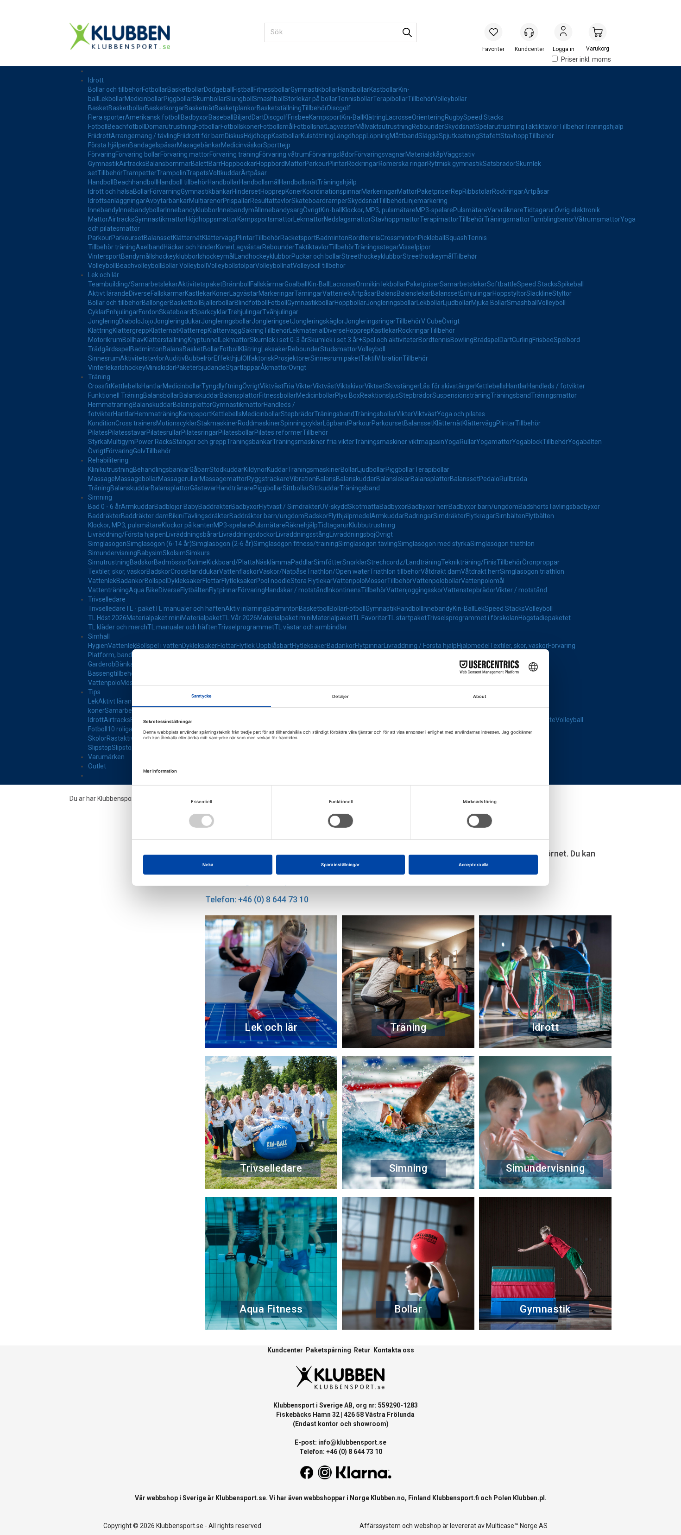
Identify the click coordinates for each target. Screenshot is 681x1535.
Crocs (178, 571)
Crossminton (399, 237)
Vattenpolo (349, 580)
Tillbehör (420, 98)
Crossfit (99, 386)
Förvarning (165, 191)
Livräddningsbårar (192, 534)
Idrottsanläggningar (116, 200)
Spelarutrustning (499, 126)
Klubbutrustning (372, 525)
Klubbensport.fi (455, 1498)
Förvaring (101, 154)
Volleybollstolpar (231, 265)
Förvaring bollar (137, 154)
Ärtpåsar (254, 173)
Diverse (140, 293)
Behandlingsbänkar (161, 469)
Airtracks (132, 163)
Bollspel (156, 580)
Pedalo (489, 478)
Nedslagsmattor (347, 219)
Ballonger (156, 302)
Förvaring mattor (184, 154)
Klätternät (187, 237)
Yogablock (527, 441)
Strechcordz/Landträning (404, 562)
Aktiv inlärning (245, 608)
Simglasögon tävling (367, 543)
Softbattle (502, 284)
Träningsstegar (376, 247)
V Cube (431, 321)
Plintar (337, 163)
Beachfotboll (126, 126)
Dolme (197, 562)
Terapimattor (439, 219)
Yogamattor (494, 441)
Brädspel (486, 339)
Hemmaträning (110, 404)
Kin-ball (331, 210)
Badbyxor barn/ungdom (483, 506)
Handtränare (234, 488)
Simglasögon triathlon (502, 543)
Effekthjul (228, 358)
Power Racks (153, 441)
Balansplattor (239, 395)
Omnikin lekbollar (381, 284)
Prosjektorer (292, 358)
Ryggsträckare (268, 478)
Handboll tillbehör (182, 182)
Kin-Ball (352, 117)
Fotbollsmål (277, 126)
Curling (522, 339)
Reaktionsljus (379, 395)
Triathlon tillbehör (395, 571)
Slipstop (100, 747)
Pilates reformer (278, 432)
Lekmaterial (306, 330)
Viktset (375, 386)
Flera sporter (106, 117)
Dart (258, 117)
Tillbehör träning (112, 247)
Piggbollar (178, 98)
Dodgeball (218, 89)
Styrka (97, 441)
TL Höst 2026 (107, 618)
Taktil (368, 358)
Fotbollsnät (310, 126)
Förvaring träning (234, 154)
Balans (387, 293)
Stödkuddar (226, 469)
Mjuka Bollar (489, 302)
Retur (362, 1350)
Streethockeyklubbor (372, 256)
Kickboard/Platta (231, 562)
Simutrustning (109, 562)
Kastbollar (383, 89)
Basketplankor (235, 108)
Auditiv (174, 358)
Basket (98, 108)
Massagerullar (179, 478)
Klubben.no (388, 1498)
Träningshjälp (604, 126)
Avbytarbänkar (167, 200)
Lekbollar (111, 98)
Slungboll (239, 98)
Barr (214, 163)
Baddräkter (214, 506)
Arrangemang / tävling (144, 136)
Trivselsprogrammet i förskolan (472, 618)
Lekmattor (308, 219)
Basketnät (199, 108)
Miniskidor (160, 367)
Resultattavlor (270, 200)
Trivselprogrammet (246, 627)
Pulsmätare (470, 210)
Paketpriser (434, 191)
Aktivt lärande (108, 293)
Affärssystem (380, 1525)
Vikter (404, 414)
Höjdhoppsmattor (211, 219)
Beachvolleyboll (138, 265)
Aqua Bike (143, 590)
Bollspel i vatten (159, 645)
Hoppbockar (238, 163)
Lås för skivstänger (447, 386)
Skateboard (176, 312)
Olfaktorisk (258, 358)
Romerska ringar (402, 163)
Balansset (158, 237)
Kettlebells (126, 386)
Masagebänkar (199, 145)
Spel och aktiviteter (390, 339)
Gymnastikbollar (314, 89)
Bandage (142, 145)
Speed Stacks (483, 117)
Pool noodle (273, 580)
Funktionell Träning (115, 395)
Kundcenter (285, 1350)
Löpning (378, 136)
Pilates (98, 432)
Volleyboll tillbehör (319, 265)
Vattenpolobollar (436, 580)
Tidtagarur (539, 210)
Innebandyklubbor (191, 210)
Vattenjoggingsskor (414, 590)
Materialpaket (201, 618)
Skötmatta (363, 506)
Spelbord (567, 339)
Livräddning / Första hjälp (420, 645)
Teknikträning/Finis (469, 562)
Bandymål (136, 256)
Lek (479, 608)
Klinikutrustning (110, 469)
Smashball (268, 98)
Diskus (234, 136)
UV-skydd (334, 506)
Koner (294, 191)
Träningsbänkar (249, 441)
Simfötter (328, 562)
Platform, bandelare (117, 655)
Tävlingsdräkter (206, 516)
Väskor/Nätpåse (283, 571)
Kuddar (277, 469)
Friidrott (99, 136)
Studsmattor (339, 349)
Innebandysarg (281, 210)
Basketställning (279, 108)
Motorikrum (105, 339)
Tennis (477, 237)
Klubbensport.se (240, 1498)
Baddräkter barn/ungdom (266, 516)
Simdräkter (449, 516)
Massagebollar (136, 478)
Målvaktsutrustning (383, 126)
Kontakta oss (393, 1350)
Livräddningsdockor (247, 534)
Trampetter (140, 173)
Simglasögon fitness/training (295, 543)
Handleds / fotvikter (556, 386)
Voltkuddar (225, 173)
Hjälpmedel (473, 645)
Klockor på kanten (188, 525)
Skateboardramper (319, 200)
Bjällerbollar (217, 302)
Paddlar (302, 562)
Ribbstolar (477, 191)
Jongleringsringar (370, 321)
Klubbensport (116, 798)
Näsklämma (273, 562)
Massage (101, 478)
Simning (100, 497)
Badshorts (533, 506)
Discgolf (339, 108)
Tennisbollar (355, 98)
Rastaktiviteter (128, 738)
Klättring (100, 330)
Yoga (452, 441)
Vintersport (104, 256)
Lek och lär (103, 275)
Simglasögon (107, 543)
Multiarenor (206, 200)
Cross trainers (135, 423)
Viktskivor (350, 386)
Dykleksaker (184, 580)
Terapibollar (390, 98)
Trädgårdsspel (109, 349)
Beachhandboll (135, 182)
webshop (427, 1525)
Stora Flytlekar (311, 580)
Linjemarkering (426, 200)
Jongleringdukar (177, 321)
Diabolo (130, 321)
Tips (94, 692)
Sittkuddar (324, 488)
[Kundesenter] (529, 32)
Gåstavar (203, 488)
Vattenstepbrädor (469, 590)
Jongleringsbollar (391, 302)
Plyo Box (347, 395)
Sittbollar (296, 488)
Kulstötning (317, 136)
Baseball (220, 117)
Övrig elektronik (577, 210)
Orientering (428, 117)
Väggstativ (459, 154)
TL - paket (140, 608)
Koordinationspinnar (332, 191)
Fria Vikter (298, 386)
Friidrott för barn (201, 136)
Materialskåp (424, 154)
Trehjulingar (244, 312)
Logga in (563, 32)
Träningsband (511, 395)
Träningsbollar (375, 414)
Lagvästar (247, 247)
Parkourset (127, 237)
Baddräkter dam (145, 516)
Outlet (97, 766)
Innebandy (103, 210)
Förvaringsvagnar (379, 154)
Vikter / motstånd (521, 590)
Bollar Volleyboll (184, 265)
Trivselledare (107, 599)
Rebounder (428, 126)
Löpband (335, 423)
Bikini (176, 516)
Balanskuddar (199, 395)
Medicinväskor (242, 145)
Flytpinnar (223, 590)
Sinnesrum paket (335, 358)
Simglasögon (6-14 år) (159, 543)
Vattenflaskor (239, 571)
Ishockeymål (216, 256)
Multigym (120, 441)
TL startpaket (407, 618)
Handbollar (353, 89)
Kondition (101, 423)
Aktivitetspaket (200, 284)
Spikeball (570, 284)
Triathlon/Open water (338, 571)
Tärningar (308, 293)
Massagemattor (223, 478)
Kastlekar (198, 293)
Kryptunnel (203, 339)
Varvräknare (505, 210)
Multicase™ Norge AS (517, 1525)
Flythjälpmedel (349, 516)
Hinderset (246, 191)
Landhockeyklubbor (262, 256)
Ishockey (132, 367)
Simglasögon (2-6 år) (222, 543)
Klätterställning (166, 339)
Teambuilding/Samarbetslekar (133, 284)
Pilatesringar (199, 432)
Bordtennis (364, 237)
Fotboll (97, 126)
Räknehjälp (301, 525)
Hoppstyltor (509, 293)
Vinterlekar (104, 367)
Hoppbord (270, 163)
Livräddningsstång (302, 534)
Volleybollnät (274, 265)
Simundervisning (112, 553)
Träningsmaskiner (314, 469)
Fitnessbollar (271, 89)
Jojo (147, 321)
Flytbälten (539, 516)
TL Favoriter (370, 618)
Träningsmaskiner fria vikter (313, 441)
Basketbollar (185, 89)
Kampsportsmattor (265, 219)
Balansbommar (168, 163)
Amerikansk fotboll (153, 117)
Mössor (376, 580)
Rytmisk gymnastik (455, 163)
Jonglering (103, 321)
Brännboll (236, 284)
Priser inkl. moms (586, 59)
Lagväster (340, 126)
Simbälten (510, 516)
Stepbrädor (415, 395)
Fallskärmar (267, 284)
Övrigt (312, 210)
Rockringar (362, 163)
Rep (456, 191)
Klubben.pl (529, 1498)
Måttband (404, 136)
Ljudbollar (457, 302)
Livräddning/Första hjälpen (127, 534)
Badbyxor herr (427, 506)
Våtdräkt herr (480, 571)
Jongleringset (272, 321)
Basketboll (185, 302)
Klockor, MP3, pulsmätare (379, 210)
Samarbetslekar (463, 284)
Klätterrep (193, 330)
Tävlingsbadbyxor (574, 506)
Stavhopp (514, 136)
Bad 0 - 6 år (104, 506)
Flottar (211, 580)
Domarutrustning (170, 126)
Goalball (296, 284)
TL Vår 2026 (239, 618)
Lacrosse (398, 117)
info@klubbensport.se (352, 1442)
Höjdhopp (257, 136)
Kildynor (255, 469)
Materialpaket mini (153, 618)
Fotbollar (154, 89)
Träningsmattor (507, 219)
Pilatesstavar (127, 432)
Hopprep (272, 191)
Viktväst (272, 386)
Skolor (97, 738)
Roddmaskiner (259, 423)
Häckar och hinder (190, 247)
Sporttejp (276, 145)
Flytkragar (480, 516)
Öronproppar (541, 562)
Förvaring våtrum (284, 154)
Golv (139, 451)
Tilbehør (465, 256)
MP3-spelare (434, 210)
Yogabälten (585, 441)
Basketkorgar (164, 108)
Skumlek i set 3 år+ (334, 339)
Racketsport (298, 237)
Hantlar (152, 386)
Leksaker (274, 349)
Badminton (332, 237)
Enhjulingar (476, 293)
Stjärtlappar (243, 367)
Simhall (99, 636)
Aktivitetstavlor (142, 358)
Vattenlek (336, 293)
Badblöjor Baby (176, 506)
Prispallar (236, 200)
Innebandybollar (142, 210)
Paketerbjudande (200, 367)
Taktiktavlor (541, 126)
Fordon (149, 312)
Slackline (539, 293)
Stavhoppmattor (395, 219)
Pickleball (431, 237)
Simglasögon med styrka (433, 543)
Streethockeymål (428, 256)
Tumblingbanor (552, 219)
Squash (456, 237)
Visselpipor (415, 247)
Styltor (562, 293)
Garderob (101, 664)
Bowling (461, 339)
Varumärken (106, 757)
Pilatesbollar (236, 432)
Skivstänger (402, 386)
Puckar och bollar (316, 256)
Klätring (374, 117)
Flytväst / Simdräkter (289, 506)
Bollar (141, 191)
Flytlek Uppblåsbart (264, 645)
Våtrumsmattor (597, 219)
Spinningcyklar (301, 423)
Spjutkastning (459, 136)
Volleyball (569, 719)
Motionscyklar (176, 423)
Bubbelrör (199, 358)
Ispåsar (166, 145)
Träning (99, 377)
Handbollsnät (298, 182)
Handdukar (203, 571)
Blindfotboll (251, 302)
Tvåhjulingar (280, 312)
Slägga (428, 136)
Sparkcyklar (210, 312)
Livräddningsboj (352, 534)
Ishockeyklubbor (174, 256)
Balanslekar (414, 293)
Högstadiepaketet (544, 618)
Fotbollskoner (240, 126)
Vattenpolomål (482, 580)
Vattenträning (108, 590)
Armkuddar (137, 506)
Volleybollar (450, 98)
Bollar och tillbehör (115, 89)
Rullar (468, 441)
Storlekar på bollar (310, 98)
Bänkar (125, 664)
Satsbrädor (499, 163)
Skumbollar (209, 98)
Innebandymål (238, 210)
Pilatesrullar (163, 432)
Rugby (454, 117)
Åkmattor (274, 367)
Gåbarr (199, 469)
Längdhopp (350, 136)
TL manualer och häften (190, 608)
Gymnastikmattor (160, 219)
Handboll (101, 182)
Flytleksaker (238, 580)
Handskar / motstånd (296, 590)
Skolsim (174, 553)
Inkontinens (344, 590)
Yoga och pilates (461, 414)
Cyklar (97, 312)
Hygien (98, 645)
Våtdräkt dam (441, 571)
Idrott (96, 80)
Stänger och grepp (199, 441)
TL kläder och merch (117, 627)
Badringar (418, 516)
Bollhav (133, 339)
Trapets (197, 173)
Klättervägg (219, 237)
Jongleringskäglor (318, 321)
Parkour (316, 163)
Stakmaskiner (217, 423)
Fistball (243, 89)
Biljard (242, 117)
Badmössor (171, 562)
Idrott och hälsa (110, 191)
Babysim (150, 553)
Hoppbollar (350, 302)
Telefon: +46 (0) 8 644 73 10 (257, 899)
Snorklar (354, 562)
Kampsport (325, 117)
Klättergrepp (131, 330)
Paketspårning (328, 1350)
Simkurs (198, 553)
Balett (199, 163)
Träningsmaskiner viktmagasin (399, 441)
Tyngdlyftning (222, 386)
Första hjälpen (108, 145)
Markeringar (379, 191)
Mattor (295, 163)
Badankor (130, 580)
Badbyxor (194, 117)
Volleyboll (102, 265)
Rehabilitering (108, 460)
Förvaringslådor (331, 154)
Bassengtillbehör (112, 673)
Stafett (489, 136)
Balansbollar (161, 395)
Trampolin (171, 173)
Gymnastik (103, 163)
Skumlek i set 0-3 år (278, 339)
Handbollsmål (259, 182)
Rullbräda (513, 478)
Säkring (252, 330)
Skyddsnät (459, 126)
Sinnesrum (104, 358)
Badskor (316, 516)
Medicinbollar (144, 98)
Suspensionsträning (461, 395)
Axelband (150, 247)
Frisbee (298, 117)
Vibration (389, 358)
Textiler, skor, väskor (117, 571)
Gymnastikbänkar (206, 191)
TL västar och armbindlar (310, 627)
